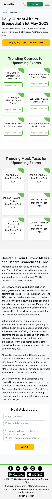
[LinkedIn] (41, 468)
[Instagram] (34, 468)
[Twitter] (19, 468)
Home (4, 13)
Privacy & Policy (26, 495)
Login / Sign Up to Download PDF (26, 42)
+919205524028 (13, 479)
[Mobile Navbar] (47, 5)
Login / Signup (35, 4)
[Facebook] (12, 468)
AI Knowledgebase (37, 486)
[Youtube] (26, 468)
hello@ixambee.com (15, 486)
